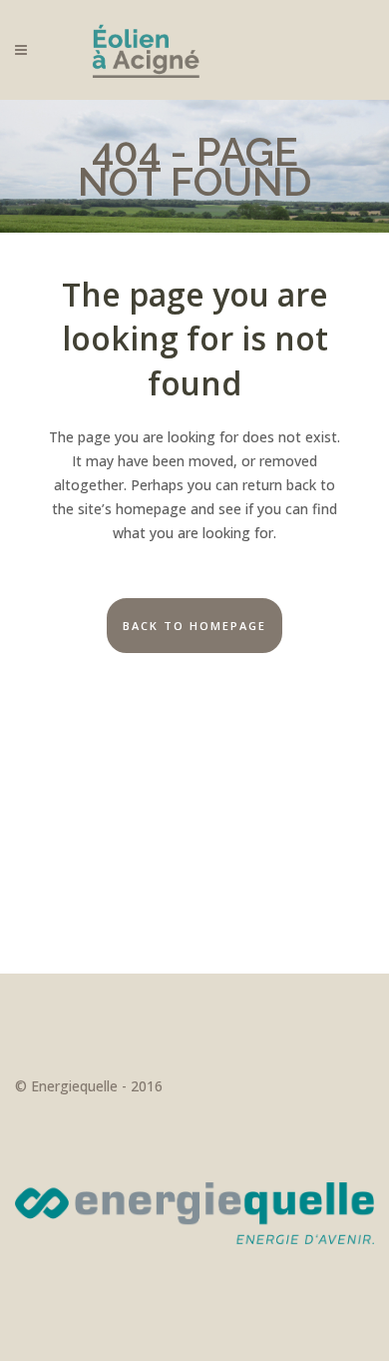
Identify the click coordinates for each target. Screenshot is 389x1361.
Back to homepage (194, 625)
